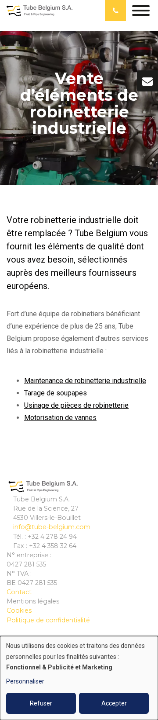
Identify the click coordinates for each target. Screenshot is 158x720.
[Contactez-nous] (147, 80)
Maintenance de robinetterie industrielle (85, 380)
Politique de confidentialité (48, 620)
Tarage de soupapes (55, 393)
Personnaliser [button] (25, 681)
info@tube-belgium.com (51, 527)
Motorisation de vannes (60, 417)
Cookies (19, 610)
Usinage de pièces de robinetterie (76, 405)
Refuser (41, 703)
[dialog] (79, 678)
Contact (19, 592)
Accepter (114, 703)
